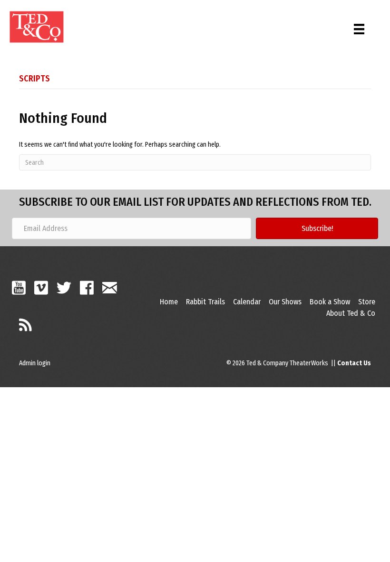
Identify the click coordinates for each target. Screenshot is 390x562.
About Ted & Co (350, 313)
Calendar (247, 301)
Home (169, 301)
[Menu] (359, 27)
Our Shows (285, 301)
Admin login (34, 363)
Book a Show (330, 301)
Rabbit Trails (205, 301)
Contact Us (354, 363)
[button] (317, 228)
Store (366, 301)
